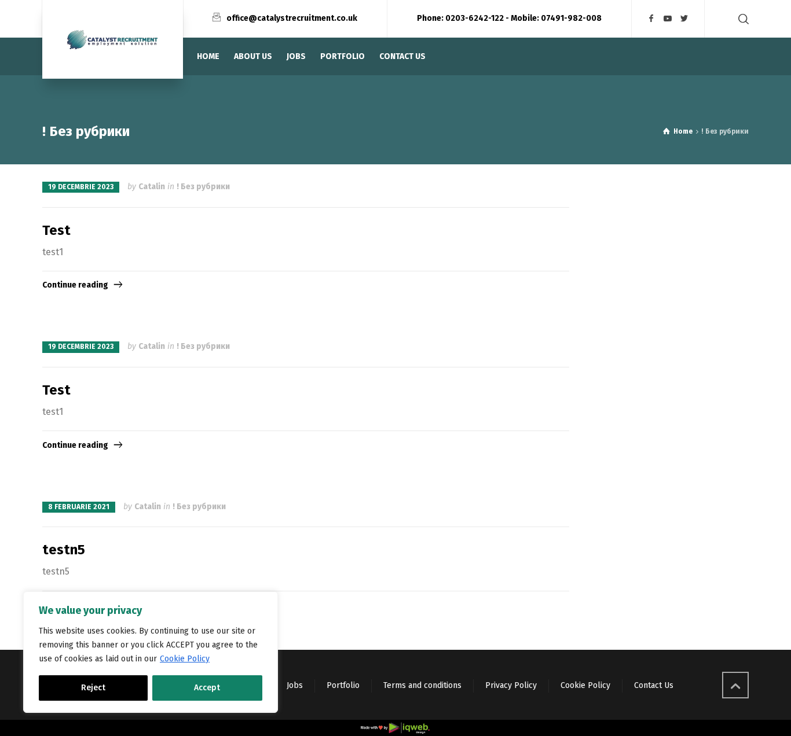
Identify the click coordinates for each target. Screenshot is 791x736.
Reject (93, 688)
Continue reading (75, 285)
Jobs (295, 685)
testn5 (63, 550)
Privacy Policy (511, 685)
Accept (207, 688)
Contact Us (653, 685)
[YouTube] (668, 19)
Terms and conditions (422, 685)
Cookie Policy (185, 659)
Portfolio (343, 685)
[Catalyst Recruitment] (112, 39)
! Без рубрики (203, 187)
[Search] (741, 19)
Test (56, 230)
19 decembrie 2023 (80, 187)
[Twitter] (684, 19)
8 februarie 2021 (78, 507)
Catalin (151, 187)
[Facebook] (651, 19)
